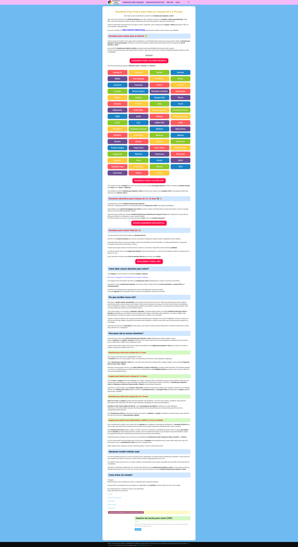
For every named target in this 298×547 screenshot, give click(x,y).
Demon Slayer (138, 91)
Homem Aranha (159, 110)
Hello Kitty (138, 110)
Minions (159, 135)
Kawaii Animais (180, 116)
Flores (180, 97)
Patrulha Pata (180, 148)
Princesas (180, 154)
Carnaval (138, 85)
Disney (117, 97)
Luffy (180, 123)
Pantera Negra (117, 148)
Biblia (117, 79)
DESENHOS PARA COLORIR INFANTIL (149, 61)
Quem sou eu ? (147, 545)
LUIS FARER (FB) (140, 545)
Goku (159, 104)
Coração (117, 91)
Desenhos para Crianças (133, 2)
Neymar (159, 141)
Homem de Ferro (180, 110)
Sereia (159, 160)
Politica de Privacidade (114, 497)
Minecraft (138, 135)
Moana (117, 141)
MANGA (159, 129)
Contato (110, 494)
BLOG (178, 2)
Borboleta (159, 79)
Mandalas (117, 129)
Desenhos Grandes (159, 91)
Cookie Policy (111, 508)
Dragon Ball (159, 97)
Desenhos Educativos (155, 2)
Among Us (117, 72)
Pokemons (159, 154)
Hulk (117, 116)
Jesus (138, 116)
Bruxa (180, 79)
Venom (159, 173)
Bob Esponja (138, 79)
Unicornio (117, 173)
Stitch (180, 160)
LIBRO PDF (159, 123)
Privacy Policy (112, 504)
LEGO (117, 123)
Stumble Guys (117, 167)
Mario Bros (180, 129)
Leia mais (138, 529)
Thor (180, 167)
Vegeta (138, 173)
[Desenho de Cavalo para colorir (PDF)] (120, 525)
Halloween (117, 110)
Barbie (160, 72)
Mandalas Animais (138, 129)
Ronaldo (117, 160)
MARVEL (117, 135)
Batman (180, 72)
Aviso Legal (111, 501)
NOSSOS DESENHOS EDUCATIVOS (149, 223)
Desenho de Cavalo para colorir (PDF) (154, 518)
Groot (180, 104)
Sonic (138, 160)
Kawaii (159, 116)
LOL (138, 123)
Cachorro (117, 85)
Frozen (138, 104)
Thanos (159, 167)
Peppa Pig (117, 154)
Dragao (138, 97)
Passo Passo (159, 148)
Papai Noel (138, 148)
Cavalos (180, 85)
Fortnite (117, 104)
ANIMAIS (136, 521)
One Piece (180, 141)
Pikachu (138, 154)
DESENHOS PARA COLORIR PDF (149, 180)
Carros (159, 85)
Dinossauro (180, 91)
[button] (188, 2)
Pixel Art (169, 2)
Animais (138, 72)
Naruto (138, 141)
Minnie (180, 135)
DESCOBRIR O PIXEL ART (149, 261)
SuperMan (138, 167)
